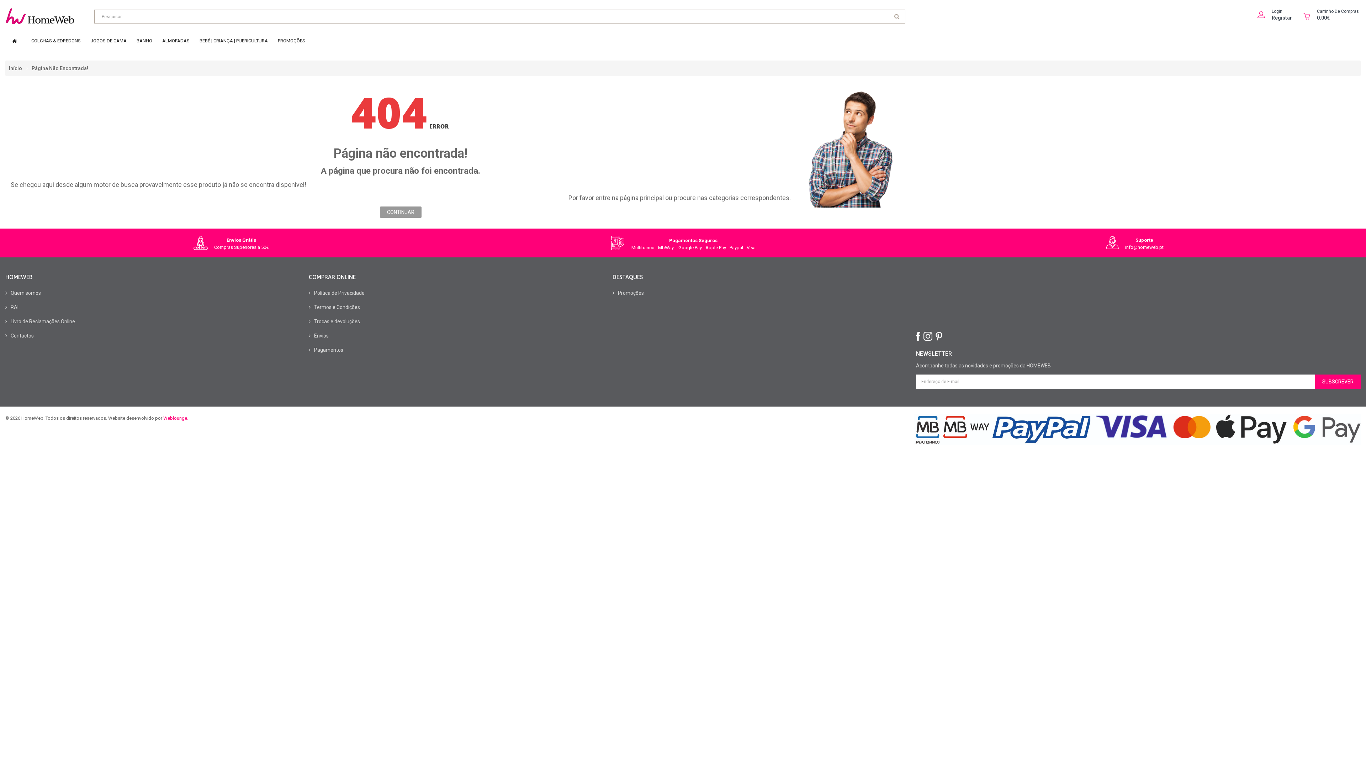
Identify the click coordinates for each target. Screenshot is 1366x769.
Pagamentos (328, 350)
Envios (321, 336)
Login (1277, 11)
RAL (15, 307)
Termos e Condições (337, 307)
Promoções (631, 293)
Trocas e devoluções (337, 321)
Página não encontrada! (60, 68)
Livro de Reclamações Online (43, 321)
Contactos (22, 336)
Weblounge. (175, 418)
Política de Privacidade (339, 293)
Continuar (400, 212)
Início (15, 68)
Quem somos (26, 293)
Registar (1282, 18)
